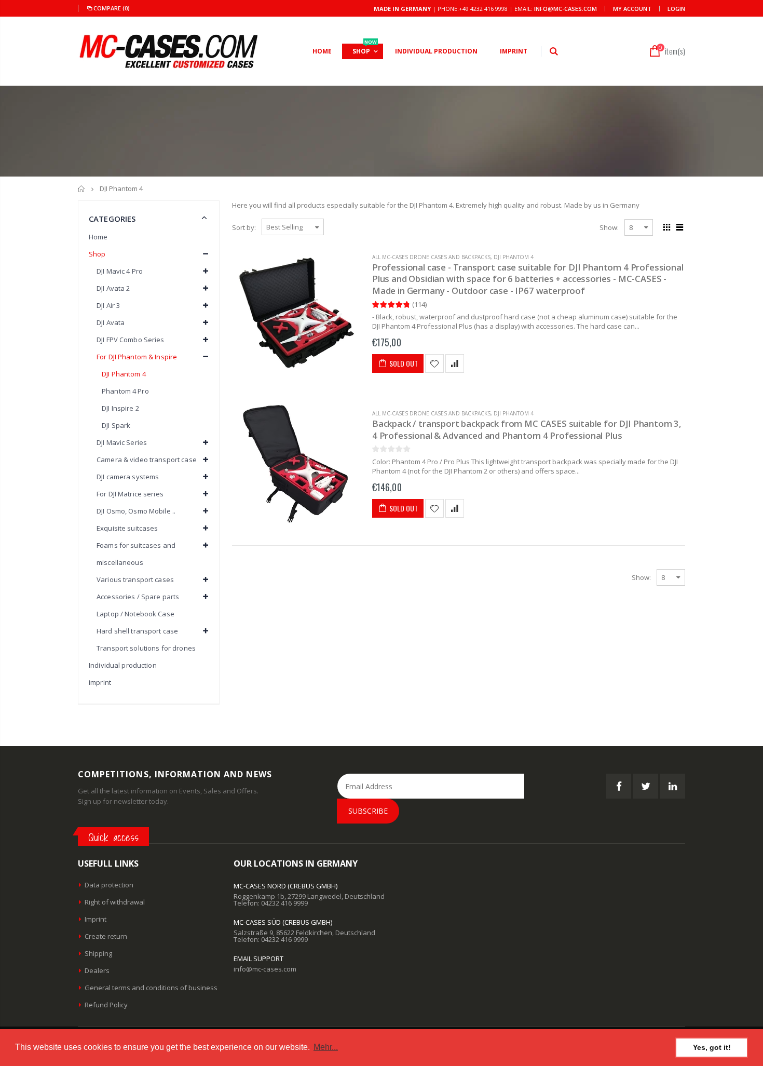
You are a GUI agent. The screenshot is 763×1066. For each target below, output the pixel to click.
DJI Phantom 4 (514, 257)
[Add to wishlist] (434, 363)
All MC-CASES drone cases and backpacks (431, 257)
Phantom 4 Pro (125, 391)
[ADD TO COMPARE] (454, 363)
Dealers (97, 970)
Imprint (95, 919)
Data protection (109, 884)
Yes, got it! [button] (712, 1047)
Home (82, 188)
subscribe (368, 811)
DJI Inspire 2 (120, 408)
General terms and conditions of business (151, 987)
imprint (100, 682)
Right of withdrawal (115, 902)
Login (676, 8)
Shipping (98, 953)
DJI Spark (116, 425)
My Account (632, 8)
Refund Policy (106, 1004)
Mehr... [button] (326, 1047)
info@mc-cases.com (565, 8)
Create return (106, 936)
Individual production (123, 665)
